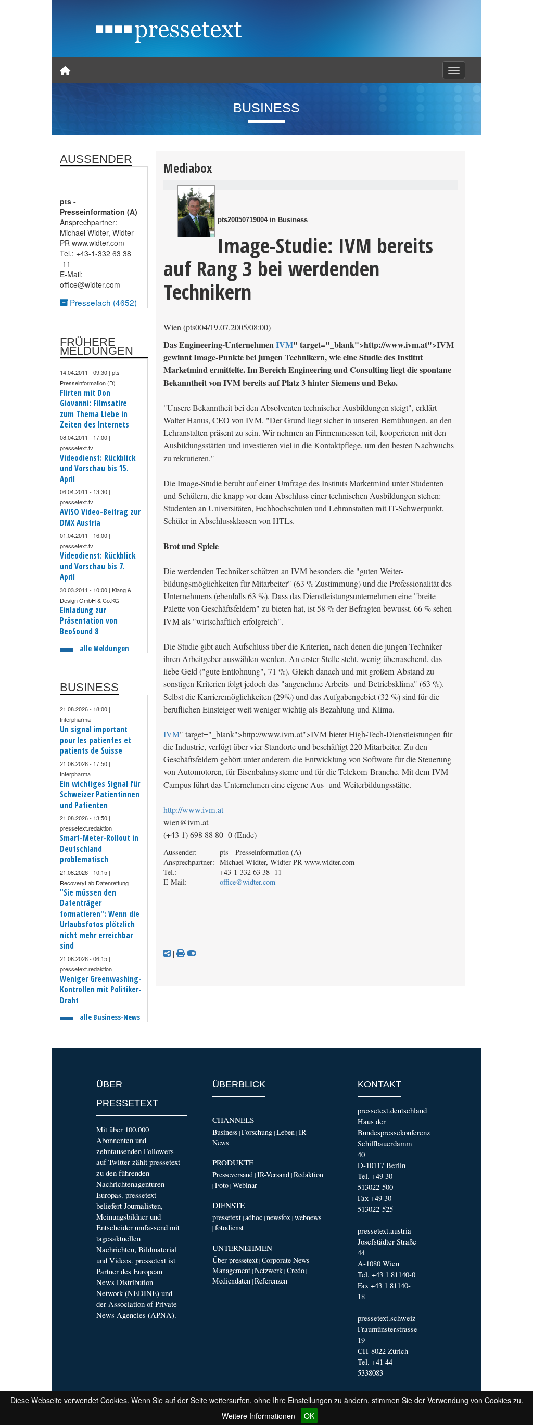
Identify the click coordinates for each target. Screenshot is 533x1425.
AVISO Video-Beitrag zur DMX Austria (100, 517)
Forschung (257, 1132)
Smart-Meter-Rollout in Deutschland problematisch (99, 849)
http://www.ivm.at (193, 809)
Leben (285, 1132)
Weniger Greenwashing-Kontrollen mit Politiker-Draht (101, 990)
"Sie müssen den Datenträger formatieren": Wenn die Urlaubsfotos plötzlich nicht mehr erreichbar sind (99, 919)
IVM (284, 345)
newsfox (278, 1217)
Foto (222, 1185)
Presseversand (232, 1175)
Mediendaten (231, 1281)
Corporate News (285, 1260)
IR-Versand (273, 1175)
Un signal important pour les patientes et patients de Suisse (95, 740)
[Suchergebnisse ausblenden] (191, 953)
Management (231, 1270)
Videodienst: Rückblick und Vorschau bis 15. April (97, 468)
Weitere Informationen (258, 1415)
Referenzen (271, 1281)
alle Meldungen (104, 648)
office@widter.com (247, 882)
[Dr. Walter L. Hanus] (196, 211)
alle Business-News (110, 1017)
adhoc (253, 1217)
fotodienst (229, 1228)
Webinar (245, 1185)
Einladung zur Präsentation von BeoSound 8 (89, 621)
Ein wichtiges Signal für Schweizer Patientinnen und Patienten (100, 795)
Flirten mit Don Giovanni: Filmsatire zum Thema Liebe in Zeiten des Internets (94, 408)
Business (224, 1132)
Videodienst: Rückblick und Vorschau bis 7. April (97, 566)
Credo (295, 1270)
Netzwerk (269, 1270)
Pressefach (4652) (102, 302)
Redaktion (308, 1175)
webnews (308, 1217)
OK (309, 1415)
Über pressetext (235, 1260)
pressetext (226, 1217)
